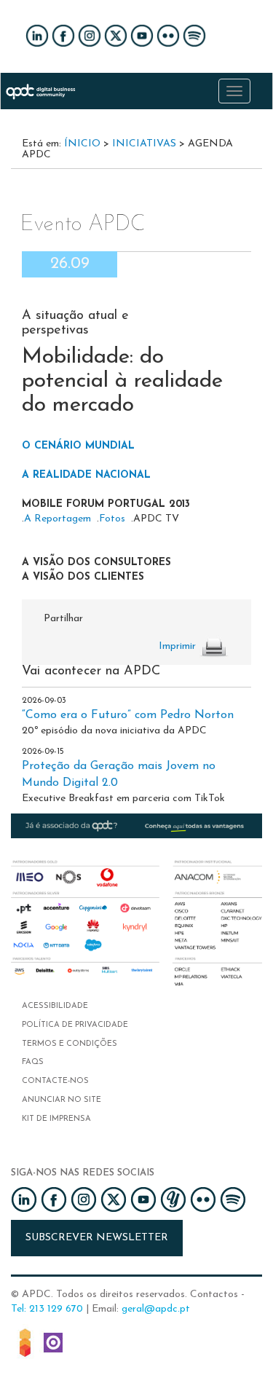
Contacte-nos (55, 1081)
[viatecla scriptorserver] (53, 1341)
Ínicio (82, 143)
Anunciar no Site (61, 1100)
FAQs (33, 1062)
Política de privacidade (75, 1025)
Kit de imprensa (56, 1119)
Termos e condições (69, 1044)
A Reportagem (57, 518)
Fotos (112, 518)
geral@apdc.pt (156, 1309)
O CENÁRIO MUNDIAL (78, 446)
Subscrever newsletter (96, 1237)
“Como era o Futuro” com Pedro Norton (128, 715)
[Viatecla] (25, 1341)
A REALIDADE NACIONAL (86, 475)
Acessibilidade (55, 1006)
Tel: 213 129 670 (47, 1309)
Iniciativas (144, 143)
